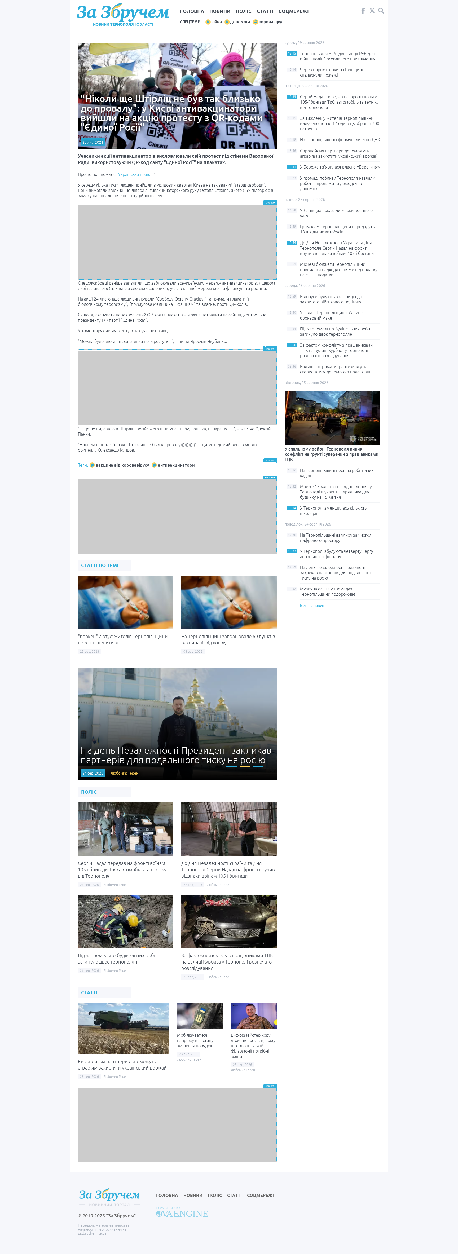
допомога (240, 21)
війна (216, 21)
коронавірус (271, 21)
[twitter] (372, 12)
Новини (220, 11)
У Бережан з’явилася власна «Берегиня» (340, 167)
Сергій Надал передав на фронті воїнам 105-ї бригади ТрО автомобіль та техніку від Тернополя (122, 869)
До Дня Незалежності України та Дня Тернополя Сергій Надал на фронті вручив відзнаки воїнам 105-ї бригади (228, 869)
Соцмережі (294, 11)
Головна (192, 11)
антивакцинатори (176, 465)
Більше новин (312, 605)
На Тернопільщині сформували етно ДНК (340, 139)
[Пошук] (381, 11)
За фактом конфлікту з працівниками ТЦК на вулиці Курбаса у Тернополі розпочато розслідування (227, 962)
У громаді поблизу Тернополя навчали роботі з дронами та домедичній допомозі (337, 183)
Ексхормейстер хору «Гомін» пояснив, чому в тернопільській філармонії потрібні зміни (253, 1046)
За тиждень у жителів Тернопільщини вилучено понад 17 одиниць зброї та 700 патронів (339, 123)
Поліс (244, 11)
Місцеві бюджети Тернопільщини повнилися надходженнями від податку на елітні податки (338, 269)
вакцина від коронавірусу (122, 465)
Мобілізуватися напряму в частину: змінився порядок (195, 1040)
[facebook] (363, 12)
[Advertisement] (177, 242)
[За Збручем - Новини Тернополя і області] (123, 12)
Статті (265, 11)
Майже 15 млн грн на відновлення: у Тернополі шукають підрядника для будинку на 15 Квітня (336, 492)
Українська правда (136, 174)
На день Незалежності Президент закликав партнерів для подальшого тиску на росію (335, 572)
